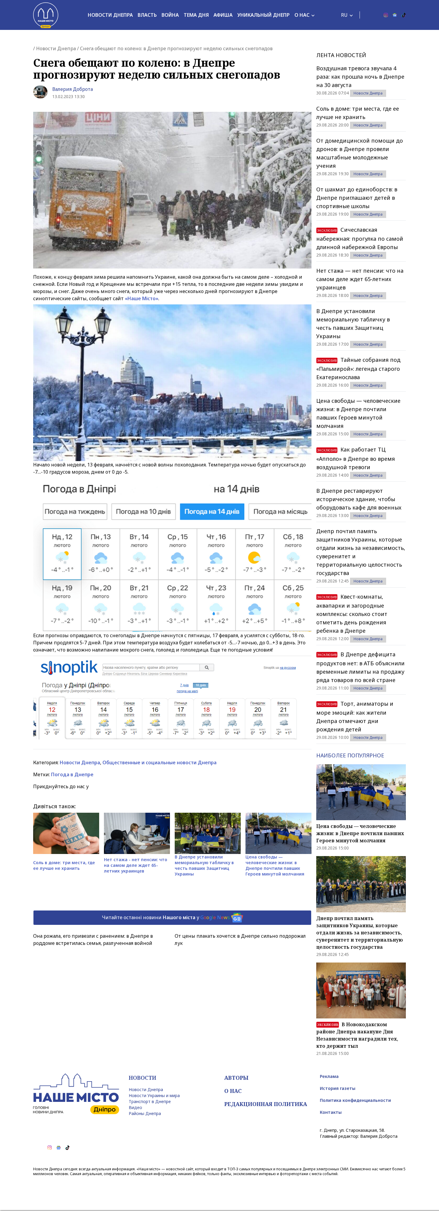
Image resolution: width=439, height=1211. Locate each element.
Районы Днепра (145, 1113)
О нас (301, 15)
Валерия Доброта (72, 89)
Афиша (223, 15)
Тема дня (196, 15)
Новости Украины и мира (154, 1095)
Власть (147, 15)
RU (344, 15)
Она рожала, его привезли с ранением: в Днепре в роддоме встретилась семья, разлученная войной (93, 939)
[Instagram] (386, 15)
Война (170, 15)
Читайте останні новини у (166, 917)
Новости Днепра (110, 15)
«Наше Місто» (141, 298)
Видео (135, 1107)
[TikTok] (404, 15)
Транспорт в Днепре (150, 1101)
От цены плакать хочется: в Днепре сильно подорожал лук (240, 939)
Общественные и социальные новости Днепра (159, 762)
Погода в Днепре (72, 774)
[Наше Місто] (45, 15)
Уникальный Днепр (263, 15)
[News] (395, 15)
